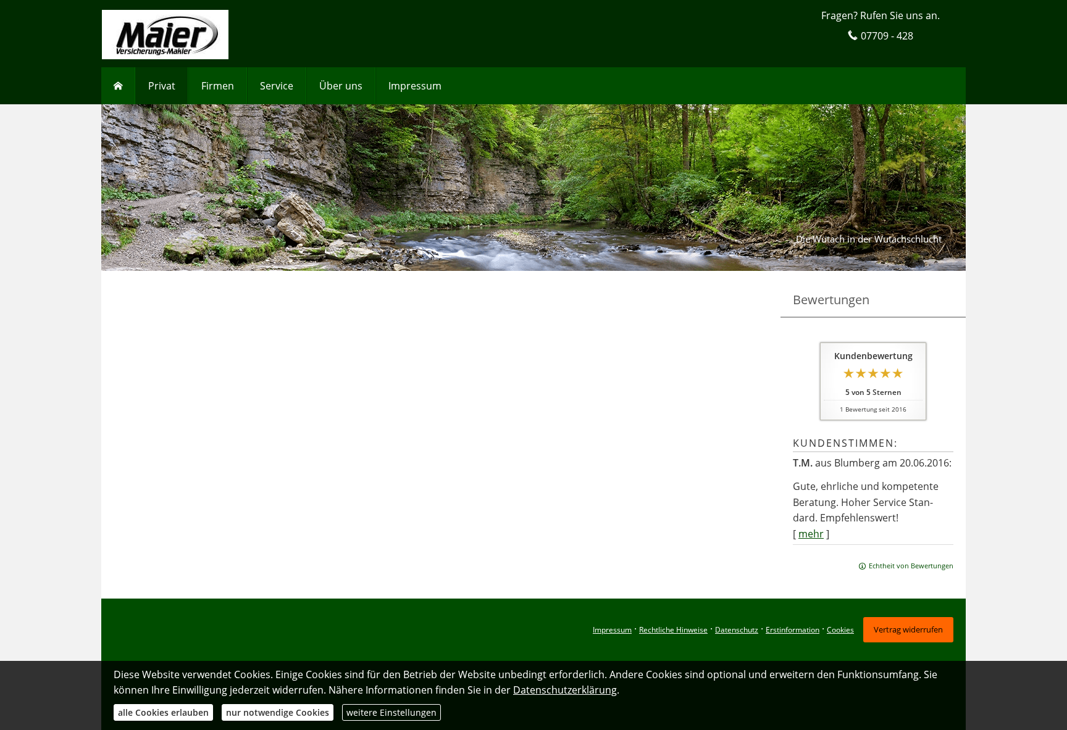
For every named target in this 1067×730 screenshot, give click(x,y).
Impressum (612, 629)
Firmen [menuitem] (217, 86)
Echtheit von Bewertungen (911, 565)
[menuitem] (118, 85)
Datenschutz (736, 629)
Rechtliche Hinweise (673, 629)
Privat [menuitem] (161, 86)
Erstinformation (792, 629)
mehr (811, 534)
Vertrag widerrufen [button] (908, 629)
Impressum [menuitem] (414, 86)
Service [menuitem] (276, 86)
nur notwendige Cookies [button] (277, 712)
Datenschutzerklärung (565, 690)
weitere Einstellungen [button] (391, 712)
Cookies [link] (840, 629)
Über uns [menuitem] (340, 86)
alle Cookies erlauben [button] (163, 712)
